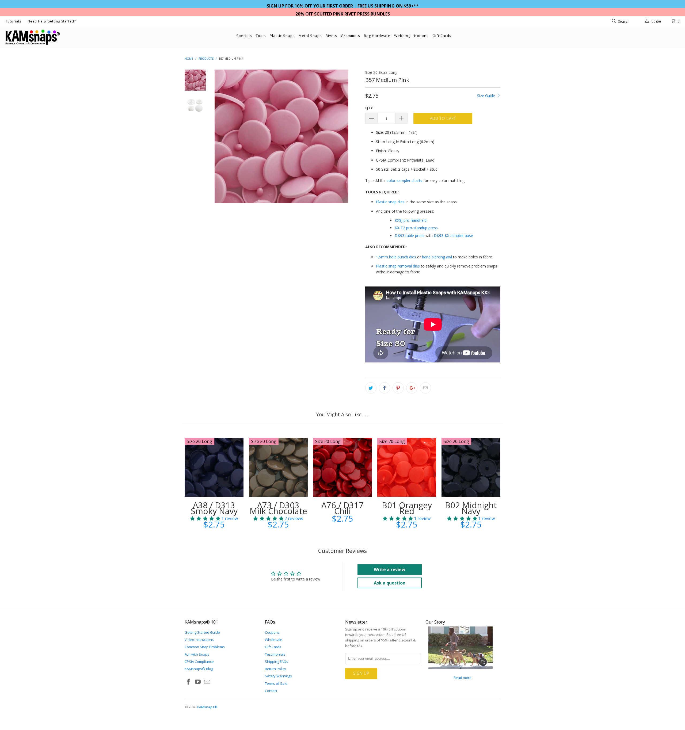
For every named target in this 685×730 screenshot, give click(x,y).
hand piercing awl (437, 256)
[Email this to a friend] (425, 387)
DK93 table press (409, 235)
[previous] (222, 136)
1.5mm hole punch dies (396, 256)
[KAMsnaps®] (57, 37)
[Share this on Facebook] (384, 387)
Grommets (350, 35)
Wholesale (273, 639)
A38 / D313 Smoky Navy (214, 467)
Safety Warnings (278, 676)
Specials (244, 35)
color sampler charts (404, 180)
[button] (205, 518)
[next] (352, 136)
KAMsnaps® (207, 707)
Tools (261, 35)
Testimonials (275, 654)
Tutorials (13, 21)
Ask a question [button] (389, 583)
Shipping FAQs (276, 661)
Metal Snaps (310, 35)
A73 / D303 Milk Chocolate (278, 467)
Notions (421, 35)
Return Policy (275, 668)
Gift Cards (441, 35)
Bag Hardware (377, 35)
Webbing (402, 35)
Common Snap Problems (205, 646)
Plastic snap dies (390, 201)
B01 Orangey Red (406, 467)
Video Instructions (199, 639)
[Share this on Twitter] (370, 387)
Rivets (331, 35)
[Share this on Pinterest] (398, 387)
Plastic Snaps (282, 35)
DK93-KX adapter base (453, 235)
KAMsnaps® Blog (199, 668)
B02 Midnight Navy (471, 467)
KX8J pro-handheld (411, 220)
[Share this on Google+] (411, 387)
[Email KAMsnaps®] (207, 682)
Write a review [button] (389, 569)
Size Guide (486, 95)
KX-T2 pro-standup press (416, 227)
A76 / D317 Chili (342, 467)
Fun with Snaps (197, 654)
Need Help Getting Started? (52, 21)
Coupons (272, 632)
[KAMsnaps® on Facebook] (189, 682)
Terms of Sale (276, 683)
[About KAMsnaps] (460, 671)
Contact (271, 690)
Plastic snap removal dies (398, 266)
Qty (369, 107)
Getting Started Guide (202, 632)
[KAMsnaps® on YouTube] (198, 682)
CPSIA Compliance (199, 661)
